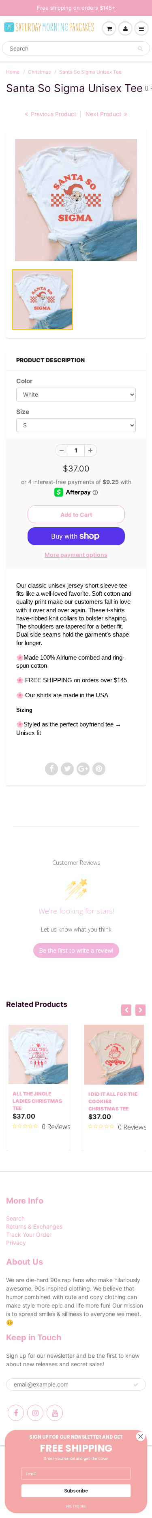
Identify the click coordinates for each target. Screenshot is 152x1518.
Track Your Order (28, 1234)
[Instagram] (35, 1413)
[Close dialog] (140, 1436)
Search (15, 1218)
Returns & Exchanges (34, 1226)
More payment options (76, 554)
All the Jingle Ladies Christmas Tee (37, 1101)
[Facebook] (16, 1413)
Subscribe (76, 1490)
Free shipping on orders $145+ (76, 7)
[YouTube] (55, 1413)
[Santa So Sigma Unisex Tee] (76, 200)
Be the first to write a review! (76, 950)
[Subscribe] (136, 1384)
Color (24, 381)
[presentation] (126, 1010)
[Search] (140, 48)
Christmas (39, 72)
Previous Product (52, 113)
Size (22, 412)
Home (12, 72)
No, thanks (76, 1506)
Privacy (16, 1242)
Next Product (104, 113)
